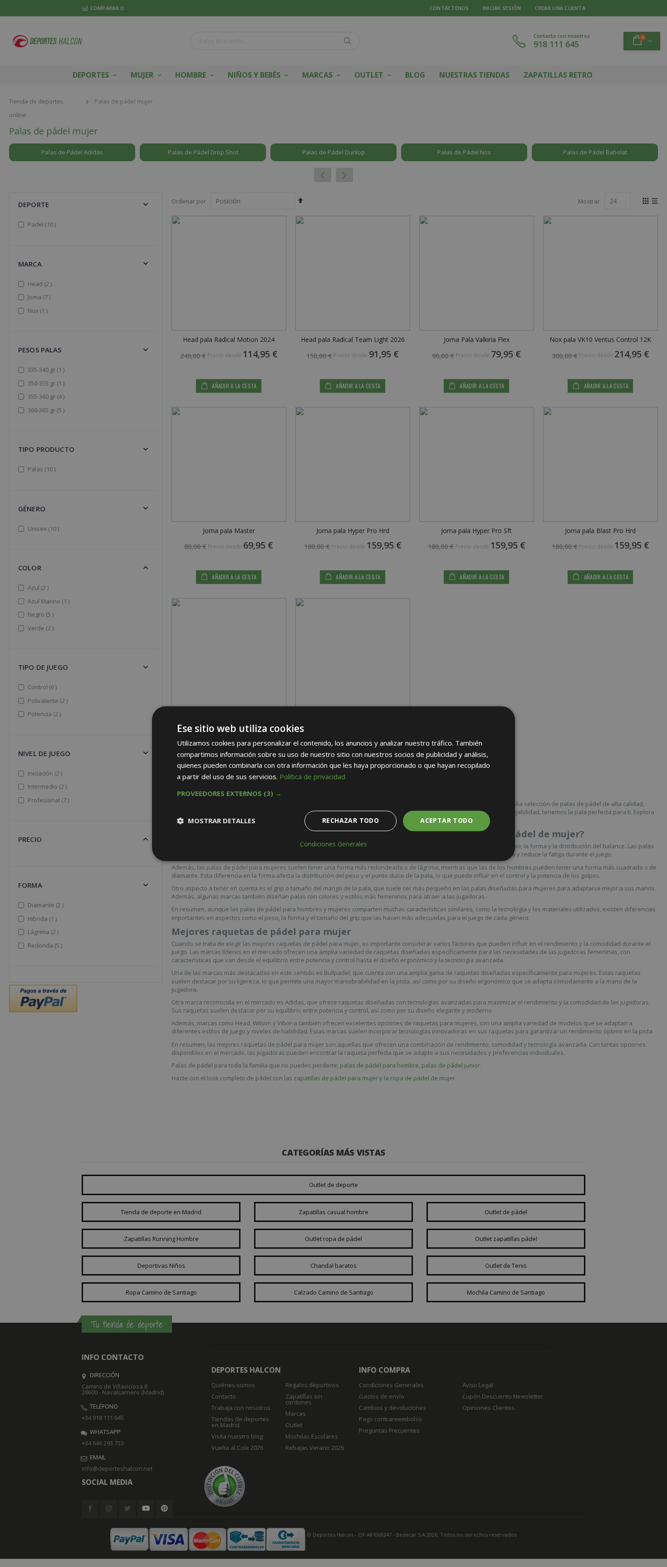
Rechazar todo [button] (350, 820)
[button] (333, 793)
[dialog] (333, 783)
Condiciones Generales (333, 844)
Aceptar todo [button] (446, 820)
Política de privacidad (312, 776)
